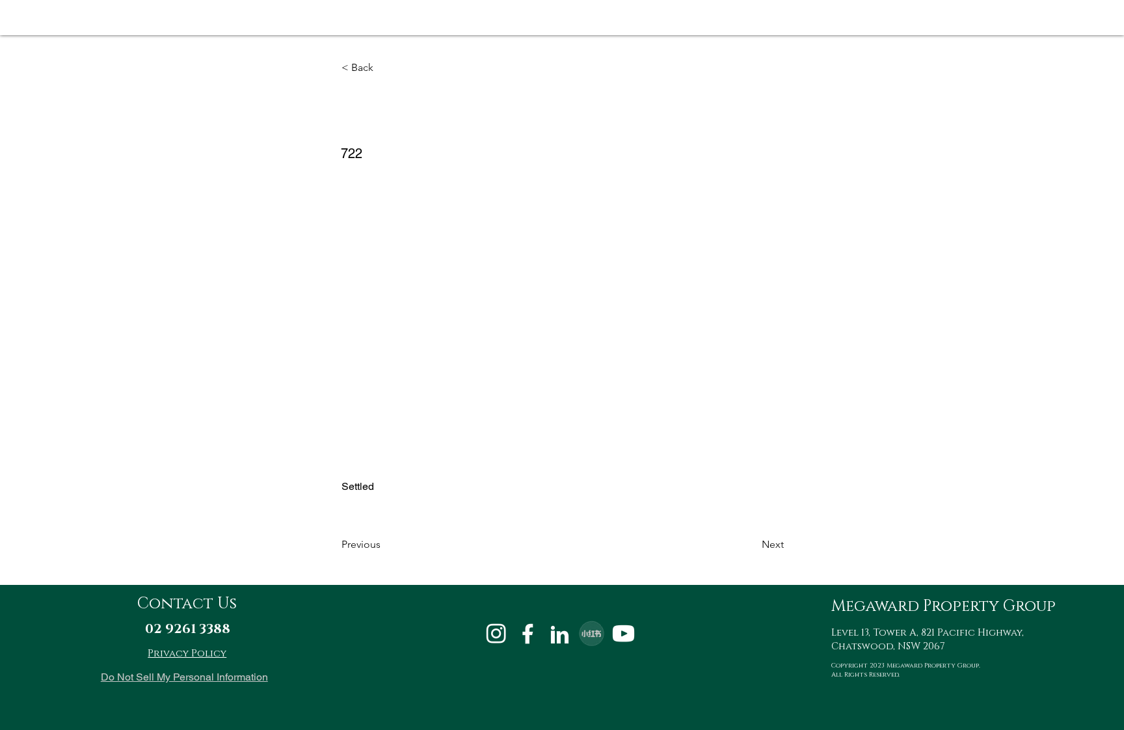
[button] (384, 68)
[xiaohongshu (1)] (591, 633)
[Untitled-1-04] (623, 633)
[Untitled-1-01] (496, 633)
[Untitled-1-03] (559, 633)
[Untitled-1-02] (528, 633)
